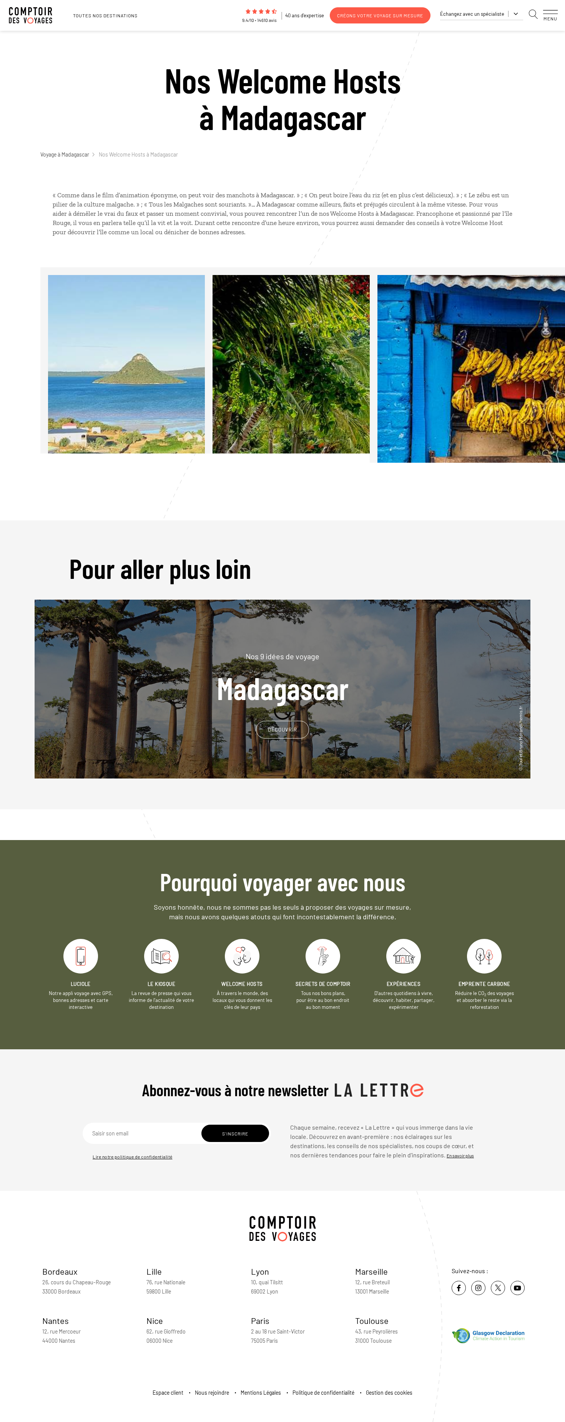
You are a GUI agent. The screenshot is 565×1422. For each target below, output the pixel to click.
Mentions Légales (261, 1392)
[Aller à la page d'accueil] (34, 15)
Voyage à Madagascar (64, 154)
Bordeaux (60, 1271)
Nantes (55, 1320)
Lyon (260, 1271)
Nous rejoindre (212, 1392)
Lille (154, 1271)
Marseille (371, 1271)
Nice (154, 1320)
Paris (260, 1320)
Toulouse (372, 1320)
